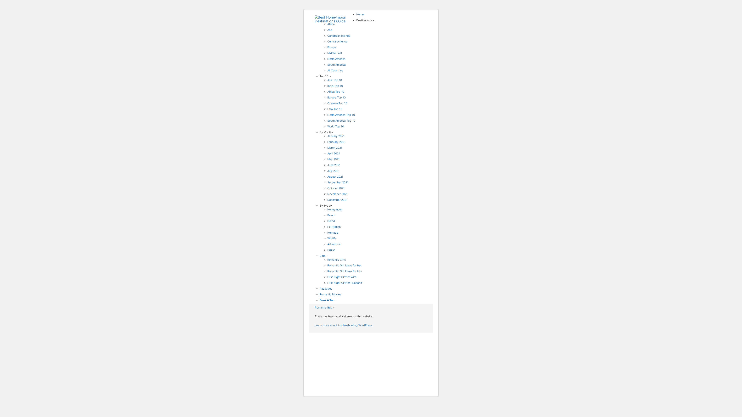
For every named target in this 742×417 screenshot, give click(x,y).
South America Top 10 (341, 120)
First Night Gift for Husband (344, 282)
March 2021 (334, 147)
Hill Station (334, 226)
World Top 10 (335, 126)
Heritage (332, 232)
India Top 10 (335, 85)
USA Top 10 (334, 109)
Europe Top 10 (336, 97)
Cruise (331, 250)
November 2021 (337, 194)
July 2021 (333, 170)
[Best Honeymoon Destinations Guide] (334, 17)
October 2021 (336, 188)
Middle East (334, 53)
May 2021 (333, 159)
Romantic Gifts (336, 259)
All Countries (335, 70)
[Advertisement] (371, 363)
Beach (331, 215)
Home (360, 14)
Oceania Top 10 (337, 103)
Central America (337, 41)
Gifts (322, 255)
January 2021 (336, 136)
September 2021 (337, 182)
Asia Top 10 (334, 80)
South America (336, 64)
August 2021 (335, 176)
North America (336, 58)
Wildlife (331, 238)
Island (331, 221)
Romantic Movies (330, 294)
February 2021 (336, 141)
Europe (331, 47)
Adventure (333, 244)
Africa (331, 24)
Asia (330, 29)
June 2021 (333, 165)
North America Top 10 (341, 114)
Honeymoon (334, 209)
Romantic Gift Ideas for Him (344, 271)
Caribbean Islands (338, 35)
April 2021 (333, 153)
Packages (326, 288)
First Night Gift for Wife (341, 277)
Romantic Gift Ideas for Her (344, 265)
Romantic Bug (323, 307)
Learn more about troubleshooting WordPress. (344, 325)
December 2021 (337, 199)
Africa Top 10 (335, 91)
